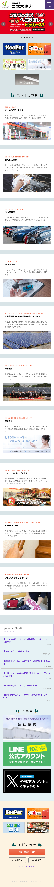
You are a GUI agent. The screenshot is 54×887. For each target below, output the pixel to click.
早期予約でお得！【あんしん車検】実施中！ (21, 685)
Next (50, 24)
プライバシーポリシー (27, 866)
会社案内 (38, 860)
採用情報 (18, 860)
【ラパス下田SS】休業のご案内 (16, 651)
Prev (3, 24)
